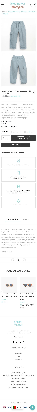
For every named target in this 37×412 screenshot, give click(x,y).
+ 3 (29, 304)
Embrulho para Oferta (6, 122)
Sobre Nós (18, 353)
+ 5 (33, 304)
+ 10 (32, 306)
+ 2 (27, 304)
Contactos (18, 359)
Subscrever (18, 337)
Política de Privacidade (18, 381)
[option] (9, 291)
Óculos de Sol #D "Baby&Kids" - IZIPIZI (9, 295)
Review (26, 219)
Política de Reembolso (18, 384)
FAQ (18, 356)
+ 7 (26, 306)
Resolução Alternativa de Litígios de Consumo (18, 375)
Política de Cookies (18, 378)
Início (3, 11)
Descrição (13, 219)
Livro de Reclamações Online (18, 387)
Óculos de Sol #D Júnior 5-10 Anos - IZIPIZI (27, 296)
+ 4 (31, 304)
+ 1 (9, 302)
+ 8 (28, 306)
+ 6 (34, 304)
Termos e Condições (18, 372)
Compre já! (16, 145)
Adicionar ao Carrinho (23, 138)
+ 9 (29, 306)
